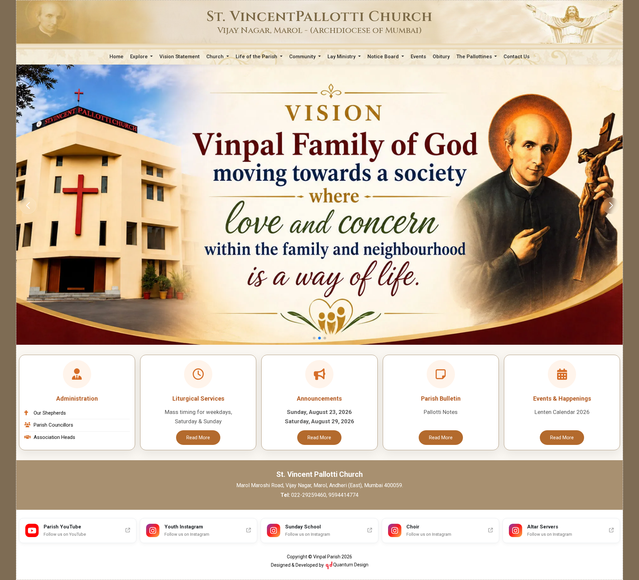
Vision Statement (179, 57)
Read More (198, 438)
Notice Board (383, 57)
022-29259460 (308, 495)
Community (303, 57)
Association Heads (54, 437)
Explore (139, 57)
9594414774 (343, 495)
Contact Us (517, 57)
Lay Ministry (342, 57)
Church (215, 57)
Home (116, 57)
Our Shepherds (50, 413)
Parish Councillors (53, 425)
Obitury (441, 57)
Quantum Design (350, 564)
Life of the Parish (257, 57)
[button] (611, 205)
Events (418, 57)
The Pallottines (474, 57)
